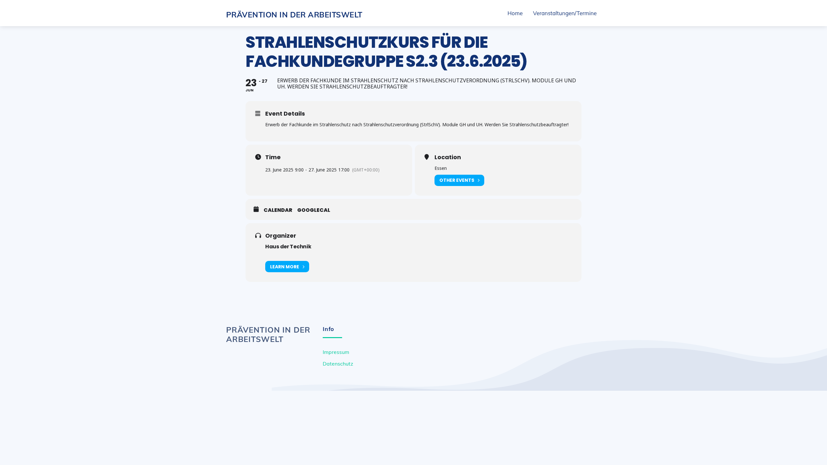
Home (515, 13)
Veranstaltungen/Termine (565, 13)
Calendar (278, 210)
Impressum (336, 352)
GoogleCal (313, 210)
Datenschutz (338, 363)
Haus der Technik (288, 246)
